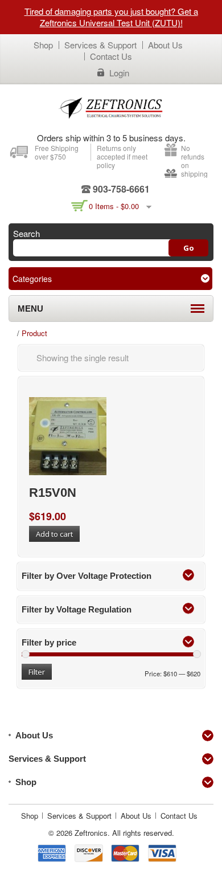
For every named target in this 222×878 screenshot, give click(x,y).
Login (119, 73)
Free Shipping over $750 (57, 152)
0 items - (114, 206)
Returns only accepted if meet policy (122, 156)
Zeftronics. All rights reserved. (124, 832)
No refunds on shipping (194, 161)
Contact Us (111, 56)
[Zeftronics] (111, 107)
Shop (43, 45)
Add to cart (54, 534)
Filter (36, 672)
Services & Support (100, 45)
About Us (165, 45)
